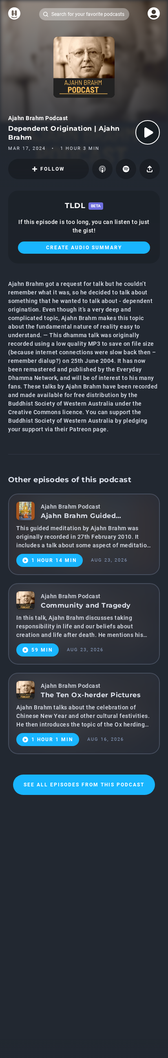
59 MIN (42, 650)
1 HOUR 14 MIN (54, 560)
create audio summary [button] (84, 247)
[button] (102, 169)
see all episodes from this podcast (84, 785)
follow (52, 169)
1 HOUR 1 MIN (52, 739)
